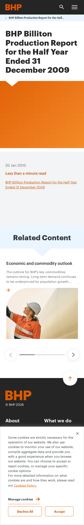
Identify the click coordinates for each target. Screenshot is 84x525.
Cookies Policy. (25, 485)
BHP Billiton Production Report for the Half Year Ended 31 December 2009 (37, 18)
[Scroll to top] (70, 378)
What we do (57, 420)
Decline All (25, 511)
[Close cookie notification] (77, 433)
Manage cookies (20, 499)
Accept (59, 511)
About (12, 420)
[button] (10, 355)
